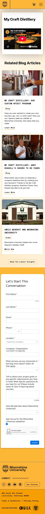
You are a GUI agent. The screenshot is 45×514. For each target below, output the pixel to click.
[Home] (5, 4)
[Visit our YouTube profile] (15, 484)
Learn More (9, 127)
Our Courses (32, 484)
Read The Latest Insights (22, 261)
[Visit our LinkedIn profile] (20, 484)
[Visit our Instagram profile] (4, 484)
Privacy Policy (31, 500)
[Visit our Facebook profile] (9, 484)
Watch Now (9, 249)
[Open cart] (34, 4)
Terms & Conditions (11, 500)
